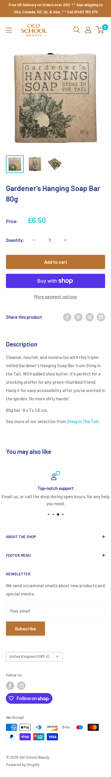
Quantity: (15, 240)
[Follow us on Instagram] (21, 686)
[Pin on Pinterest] (78, 317)
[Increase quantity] (65, 240)
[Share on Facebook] (67, 317)
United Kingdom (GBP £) (29, 656)
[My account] (88, 30)
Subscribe (25, 628)
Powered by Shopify (22, 764)
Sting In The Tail (82, 421)
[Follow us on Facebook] (10, 686)
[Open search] (76, 30)
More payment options (55, 296)
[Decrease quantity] (34, 240)
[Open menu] (9, 30)
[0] (100, 29)
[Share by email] (101, 317)
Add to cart (55, 262)
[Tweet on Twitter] (90, 317)
